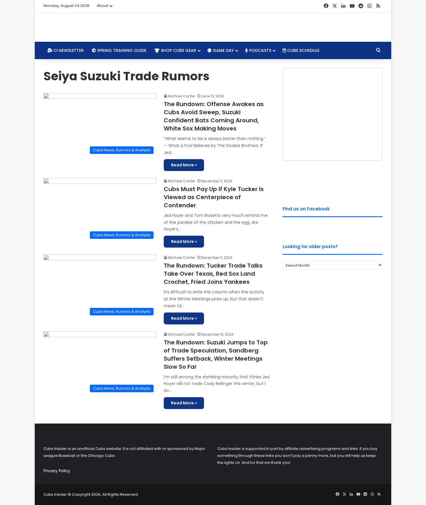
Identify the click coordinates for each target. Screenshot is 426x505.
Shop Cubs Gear (178, 50)
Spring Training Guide (121, 50)
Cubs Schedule (302, 50)
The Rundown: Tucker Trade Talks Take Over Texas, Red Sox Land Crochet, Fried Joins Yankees (213, 273)
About (102, 5)
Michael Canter (181, 96)
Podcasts (259, 50)
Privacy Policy (56, 471)
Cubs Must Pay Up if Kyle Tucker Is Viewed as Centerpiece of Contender (214, 197)
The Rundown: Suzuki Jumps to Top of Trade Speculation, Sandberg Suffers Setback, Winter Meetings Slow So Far (216, 354)
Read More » (184, 165)
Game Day (223, 50)
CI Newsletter (68, 50)
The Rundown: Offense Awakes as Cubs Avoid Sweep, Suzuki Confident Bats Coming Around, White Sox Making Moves (214, 116)
